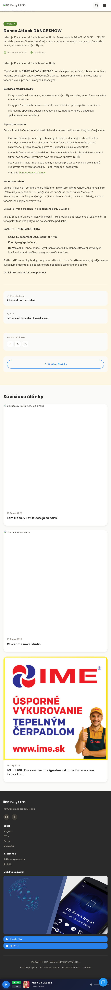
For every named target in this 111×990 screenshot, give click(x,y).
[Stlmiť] (91, 984)
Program (7, 831)
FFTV (6, 836)
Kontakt (7, 864)
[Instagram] (14, 817)
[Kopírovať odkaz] (25, 344)
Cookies (87, 967)
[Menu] (105, 5)
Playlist (6, 841)
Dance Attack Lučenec (32, 172)
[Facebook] (6, 817)
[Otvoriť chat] (103, 982)
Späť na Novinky (57, 364)
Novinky (10, 24)
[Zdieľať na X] (17, 344)
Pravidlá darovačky (49, 967)
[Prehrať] (6, 984)
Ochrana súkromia (70, 967)
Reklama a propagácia (14, 859)
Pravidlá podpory (28, 967)
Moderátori (8, 846)
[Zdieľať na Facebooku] (10, 344)
